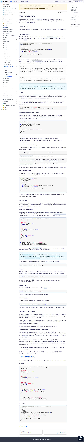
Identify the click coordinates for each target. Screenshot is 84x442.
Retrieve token (73, 21)
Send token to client (74, 12)
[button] (9, 7)
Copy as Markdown (62, 12)
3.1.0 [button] (17, 1)
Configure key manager (75, 15)
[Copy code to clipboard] (65, 43)
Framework (12, 1)
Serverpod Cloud (24, 1)
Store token (73, 17)
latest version (42, 8)
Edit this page (24, 426)
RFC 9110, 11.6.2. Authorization (28, 358)
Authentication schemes (74, 22)
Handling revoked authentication (74, 10)
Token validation (74, 7)
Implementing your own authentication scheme (75, 25)
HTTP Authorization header (27, 356)
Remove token (73, 19)
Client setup (72, 14)
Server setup (72, 5)
